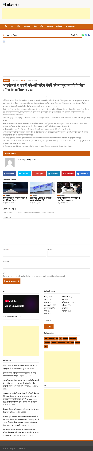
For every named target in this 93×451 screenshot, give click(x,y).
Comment (8, 217)
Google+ (39, 173)
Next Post (75, 35)
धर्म (63, 299)
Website (6, 261)
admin (23, 80)
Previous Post (11, 35)
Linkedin (54, 173)
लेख (35, 26)
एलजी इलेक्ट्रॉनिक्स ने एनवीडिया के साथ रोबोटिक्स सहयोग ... (68, 199)
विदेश (18, 26)
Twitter (24, 173)
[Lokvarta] (11, 4)
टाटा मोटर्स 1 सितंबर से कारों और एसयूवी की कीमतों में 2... (40, 199)
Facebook (10, 173)
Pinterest (69, 173)
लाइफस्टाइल (70, 26)
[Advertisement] (46, 13)
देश (12, 26)
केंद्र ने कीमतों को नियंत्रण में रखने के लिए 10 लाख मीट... (15, 199)
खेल (41, 26)
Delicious (84, 173)
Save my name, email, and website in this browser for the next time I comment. (34, 276)
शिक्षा (45, 314)
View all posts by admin (28, 160)
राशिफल (59, 26)
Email (50, 249)
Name (6, 249)
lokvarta (22, 448)
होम (6, 26)
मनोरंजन (50, 26)
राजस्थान (27, 26)
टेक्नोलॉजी (65, 296)
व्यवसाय (6, 80)
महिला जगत (65, 302)
